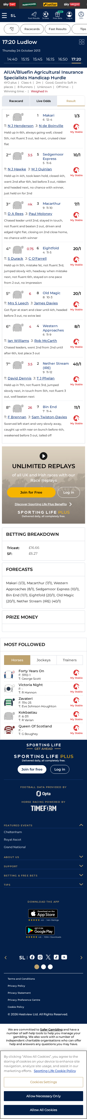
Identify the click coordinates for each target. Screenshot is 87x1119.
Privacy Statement (19, 992)
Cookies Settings (43, 1082)
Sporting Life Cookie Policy (55, 1071)
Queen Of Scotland (35, 726)
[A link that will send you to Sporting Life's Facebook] (32, 958)
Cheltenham (13, 832)
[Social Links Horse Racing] (43, 966)
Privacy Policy (16, 985)
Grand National (15, 847)
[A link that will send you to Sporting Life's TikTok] (56, 958)
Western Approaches (53, 328)
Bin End (50, 407)
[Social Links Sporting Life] (36, 966)
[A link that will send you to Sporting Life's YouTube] (64, 958)
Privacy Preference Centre (24, 999)
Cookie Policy (16, 1007)
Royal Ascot (12, 839)
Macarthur (52, 203)
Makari (48, 115)
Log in (68, 492)
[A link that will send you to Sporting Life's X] (48, 958)
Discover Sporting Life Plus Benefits (41, 504)
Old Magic (51, 293)
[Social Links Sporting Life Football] (50, 966)
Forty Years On (31, 671)
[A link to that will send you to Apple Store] (43, 915)
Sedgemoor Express (53, 156)
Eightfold (51, 248)
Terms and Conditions (21, 978)
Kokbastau (28, 712)
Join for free (32, 769)
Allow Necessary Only (43, 1096)
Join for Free (31, 492)
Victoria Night (31, 685)
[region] (43, 1084)
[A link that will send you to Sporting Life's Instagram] (40, 958)
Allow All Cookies (43, 1110)
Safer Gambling (51, 1029)
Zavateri (26, 698)
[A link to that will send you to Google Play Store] (43, 932)
